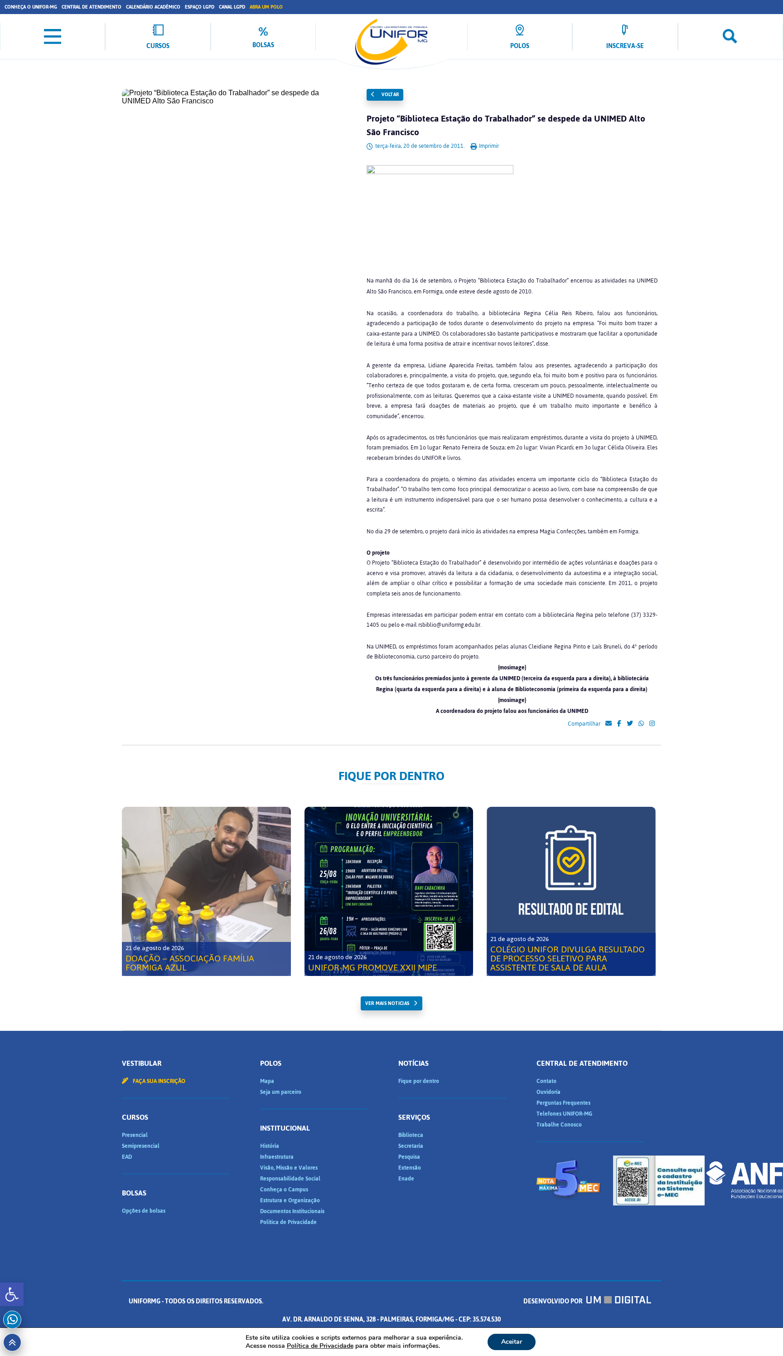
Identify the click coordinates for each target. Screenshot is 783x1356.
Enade (406, 1178)
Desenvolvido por (553, 1301)
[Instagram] (652, 723)
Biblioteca (410, 1135)
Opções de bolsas (143, 1210)
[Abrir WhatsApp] (760, 1333)
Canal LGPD (232, 7)
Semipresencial (141, 1146)
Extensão (409, 1167)
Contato (546, 1081)
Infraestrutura (277, 1156)
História (269, 1146)
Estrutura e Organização (290, 1200)
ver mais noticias (387, 1003)
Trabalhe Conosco (559, 1124)
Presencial (135, 1135)
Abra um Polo (266, 7)
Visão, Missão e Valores (289, 1167)
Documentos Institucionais (292, 1211)
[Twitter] (630, 723)
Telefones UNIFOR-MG (564, 1113)
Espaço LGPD (199, 7)
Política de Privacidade (288, 1222)
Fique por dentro (418, 1081)
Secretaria (410, 1146)
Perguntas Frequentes (563, 1102)
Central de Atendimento (91, 7)
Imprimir (488, 146)
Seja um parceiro (280, 1092)
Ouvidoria (548, 1092)
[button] (12, 1294)
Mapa (267, 1081)
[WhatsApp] (641, 723)
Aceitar (511, 1341)
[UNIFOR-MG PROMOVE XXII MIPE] (389, 891)
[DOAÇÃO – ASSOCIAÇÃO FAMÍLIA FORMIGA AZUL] (206, 891)
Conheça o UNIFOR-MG (31, 7)
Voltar (389, 94)
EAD (127, 1156)
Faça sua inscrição (158, 1081)
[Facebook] (619, 723)
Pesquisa (409, 1156)
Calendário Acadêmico (153, 7)
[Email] (609, 723)
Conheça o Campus (284, 1189)
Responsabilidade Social (290, 1178)
